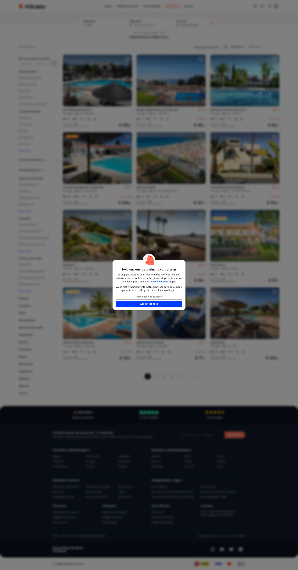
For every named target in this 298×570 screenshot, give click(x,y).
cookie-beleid (160, 281)
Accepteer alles (149, 303)
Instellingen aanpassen (149, 296)
